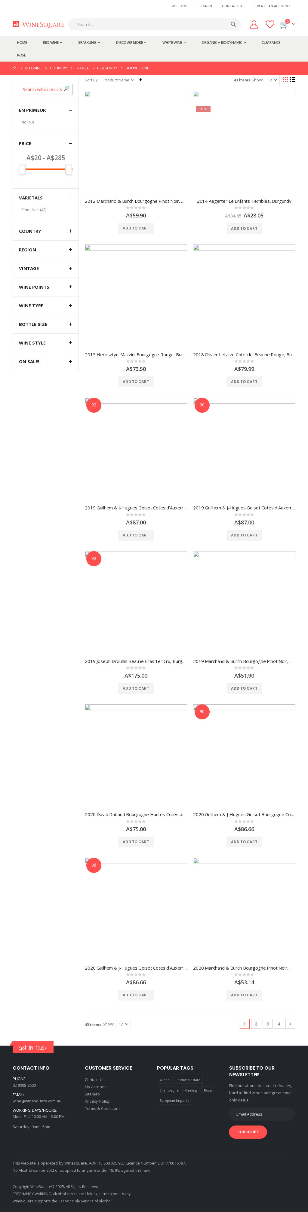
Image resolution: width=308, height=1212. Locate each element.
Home (15, 68)
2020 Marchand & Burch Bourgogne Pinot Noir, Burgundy (244, 968)
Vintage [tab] (29, 268)
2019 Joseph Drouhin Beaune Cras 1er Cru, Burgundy (136, 661)
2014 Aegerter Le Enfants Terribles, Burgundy (244, 201)
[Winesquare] (38, 24)
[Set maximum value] (22, 169)
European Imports (174, 1100)
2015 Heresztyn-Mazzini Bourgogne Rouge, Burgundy (136, 354)
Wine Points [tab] (34, 287)
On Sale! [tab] (29, 361)
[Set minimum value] (68, 169)
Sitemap (92, 1094)
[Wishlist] (270, 24)
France (82, 68)
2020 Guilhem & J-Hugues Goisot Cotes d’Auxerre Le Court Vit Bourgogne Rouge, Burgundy (136, 968)
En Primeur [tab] (32, 110)
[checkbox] (45, 122)
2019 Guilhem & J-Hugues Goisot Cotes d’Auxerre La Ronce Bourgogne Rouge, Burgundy (136, 508)
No (23, 122)
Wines (164, 1079)
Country (58, 68)
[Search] (233, 24)
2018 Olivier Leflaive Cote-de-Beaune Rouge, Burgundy (244, 354)
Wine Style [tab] (32, 343)
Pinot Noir (30, 209)
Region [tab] (27, 250)
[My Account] (254, 24)
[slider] (45, 169)
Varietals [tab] (31, 198)
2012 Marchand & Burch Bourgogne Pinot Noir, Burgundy (136, 201)
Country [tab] (30, 231)
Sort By (91, 80)
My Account (95, 1086)
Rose (208, 1090)
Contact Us (233, 6)
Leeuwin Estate (188, 1079)
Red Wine (33, 68)
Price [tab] (25, 143)
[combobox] (156, 24)
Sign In (205, 6)
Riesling (191, 1090)
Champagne (169, 1090)
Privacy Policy (97, 1101)
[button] (66, 88)
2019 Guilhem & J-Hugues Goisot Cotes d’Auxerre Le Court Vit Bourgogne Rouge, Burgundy (244, 508)
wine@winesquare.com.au (37, 1101)
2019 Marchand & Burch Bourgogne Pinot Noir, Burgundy (244, 661)
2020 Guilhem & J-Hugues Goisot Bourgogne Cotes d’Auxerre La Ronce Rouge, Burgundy (244, 814)
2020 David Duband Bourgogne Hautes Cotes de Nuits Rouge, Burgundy (136, 814)
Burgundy (107, 68)
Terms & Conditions (103, 1108)
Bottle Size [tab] (33, 324)
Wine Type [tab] (31, 305)
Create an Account (272, 6)
